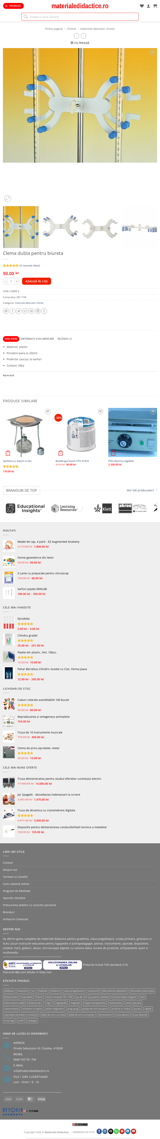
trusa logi (9, 1020)
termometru (105, 1014)
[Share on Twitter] (19, 311)
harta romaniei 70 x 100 (59, 996)
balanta (43, 990)
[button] (13, 6)
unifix (21, 1020)
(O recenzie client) (30, 265)
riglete (148, 1008)
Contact (8, 863)
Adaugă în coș (37, 281)
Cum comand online (16, 884)
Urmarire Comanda (15, 919)
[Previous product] (83, 35)
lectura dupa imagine (124, 996)
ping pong (73, 1008)
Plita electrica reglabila (121, 461)
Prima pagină (54, 29)
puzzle (137, 1008)
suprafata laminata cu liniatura (20, 1014)
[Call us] (116, 1131)
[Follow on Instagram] (105, 1131)
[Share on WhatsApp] (6, 311)
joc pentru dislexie (99, 996)
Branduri (9, 912)
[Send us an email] (110, 1131)
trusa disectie (140, 1014)
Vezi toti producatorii (140, 490)
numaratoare (11, 1008)
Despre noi (10, 870)
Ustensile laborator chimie (97, 29)
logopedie (61, 1002)
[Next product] (76, 35)
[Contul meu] (148, 6)
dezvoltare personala (142, 990)
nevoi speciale (133, 1002)
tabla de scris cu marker (82, 1014)
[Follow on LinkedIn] (128, 1131)
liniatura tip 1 (35, 1002)
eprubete (28, 996)
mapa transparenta (94, 1002)
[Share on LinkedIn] (38, 311)
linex (142, 996)
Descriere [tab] (11, 338)
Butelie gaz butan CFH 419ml (72, 461)
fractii (39, 996)
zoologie (32, 1020)
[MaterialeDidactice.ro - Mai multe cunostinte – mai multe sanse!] (80, 6)
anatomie (23, 990)
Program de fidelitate (16, 891)
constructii (93, 990)
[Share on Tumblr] (44, 311)
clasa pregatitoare (74, 990)
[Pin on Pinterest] (31, 311)
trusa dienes (122, 1014)
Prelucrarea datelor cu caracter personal (29, 905)
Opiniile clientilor (14, 898)
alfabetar (9, 990)
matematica (115, 1002)
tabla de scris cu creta (53, 1014)
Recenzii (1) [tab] (65, 338)
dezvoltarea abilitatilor (115, 990)
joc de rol (81, 996)
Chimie (71, 29)
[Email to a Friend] (25, 311)
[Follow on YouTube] (133, 1131)
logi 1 (49, 1002)
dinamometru (11, 996)
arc (33, 990)
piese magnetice (55, 1008)
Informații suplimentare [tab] (37, 338)
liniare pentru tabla (14, 1002)
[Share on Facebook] (12, 311)
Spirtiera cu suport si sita (17, 461)
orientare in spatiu (32, 1008)
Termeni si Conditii (15, 877)
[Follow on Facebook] (99, 1131)
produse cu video (121, 1008)
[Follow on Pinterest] (122, 1131)
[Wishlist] (142, 6)
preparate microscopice (95, 1008)
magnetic (75, 1002)
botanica (55, 990)
